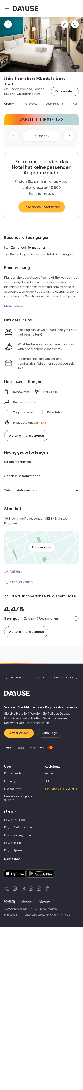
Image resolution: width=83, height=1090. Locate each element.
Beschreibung (54, 103)
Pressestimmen (13, 789)
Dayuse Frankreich (15, 820)
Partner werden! (19, 733)
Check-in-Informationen (22, 476)
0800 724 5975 (21, 582)
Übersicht (10, 103)
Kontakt (49, 773)
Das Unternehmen (15, 773)
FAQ (74, 103)
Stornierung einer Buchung (61, 789)
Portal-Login (50, 733)
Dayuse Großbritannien (18, 827)
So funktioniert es (17, 462)
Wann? (44, 136)
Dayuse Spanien (13, 850)
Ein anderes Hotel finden (42, 207)
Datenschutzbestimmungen (41, 914)
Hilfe (47, 781)
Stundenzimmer (63, 677)
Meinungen (11, 781)
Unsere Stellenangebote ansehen (18, 798)
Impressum (11, 914)
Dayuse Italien (12, 843)
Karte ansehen (64, 91)
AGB (67, 914)
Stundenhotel (19, 677)
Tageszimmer (41, 677)
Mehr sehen (13, 306)
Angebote (31, 103)
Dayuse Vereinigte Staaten (19, 835)
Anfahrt (16, 571)
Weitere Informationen (26, 435)
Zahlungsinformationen (21, 490)
